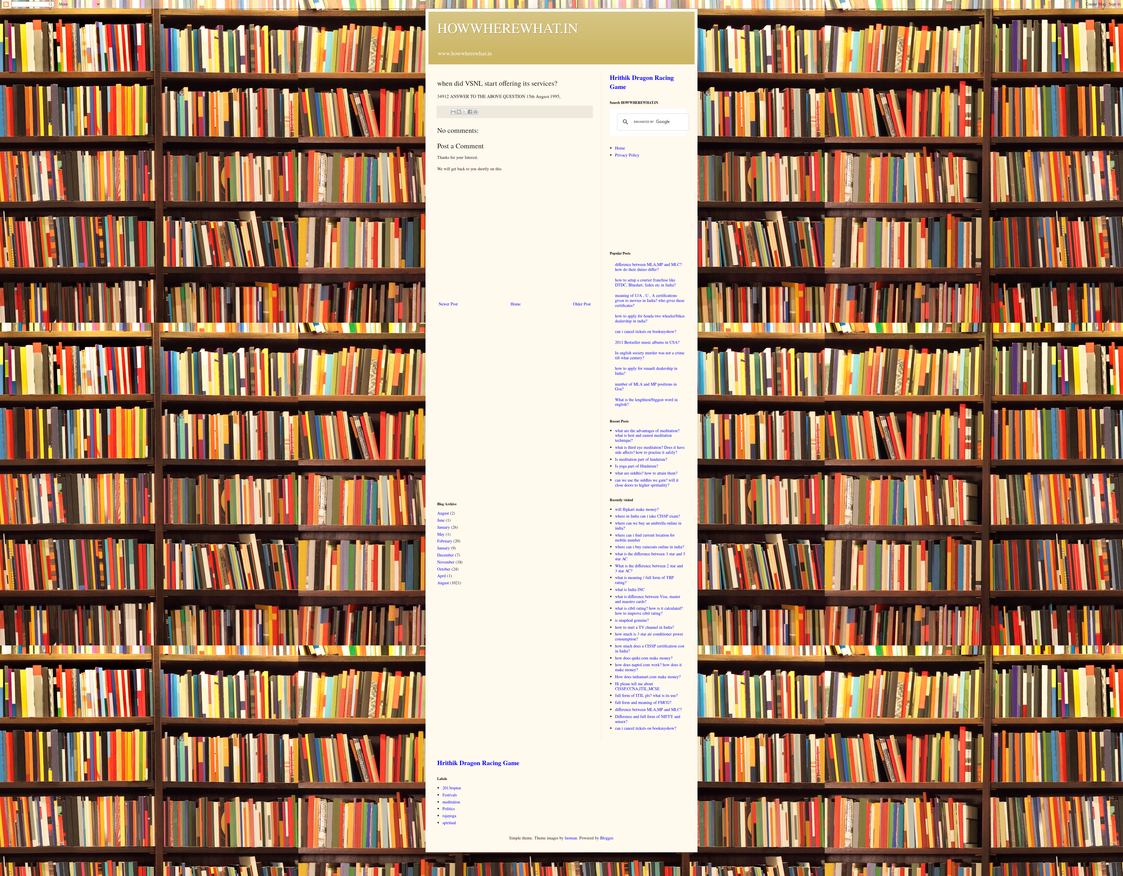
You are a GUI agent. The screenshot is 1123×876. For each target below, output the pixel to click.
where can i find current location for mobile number (645, 537)
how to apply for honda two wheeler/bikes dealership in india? (650, 318)
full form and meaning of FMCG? (643, 702)
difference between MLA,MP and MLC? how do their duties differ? (648, 267)
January (443, 527)
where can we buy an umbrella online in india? (648, 525)
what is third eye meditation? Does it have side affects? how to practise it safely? (650, 449)
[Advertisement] (481, 403)
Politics (448, 808)
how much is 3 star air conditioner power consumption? (649, 636)
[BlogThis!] (459, 112)
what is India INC (630, 589)
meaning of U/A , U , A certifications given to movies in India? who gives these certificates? (649, 300)
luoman (571, 838)
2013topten (451, 788)
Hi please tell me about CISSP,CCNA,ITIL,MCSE (637, 686)
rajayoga (449, 815)
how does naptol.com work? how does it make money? (648, 667)
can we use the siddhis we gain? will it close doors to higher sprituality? (646, 482)
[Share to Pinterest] (475, 112)
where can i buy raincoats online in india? (649, 546)
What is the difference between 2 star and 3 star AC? (649, 568)
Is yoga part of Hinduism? (636, 466)
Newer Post (448, 304)
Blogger (606, 838)
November (445, 562)
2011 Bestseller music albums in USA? (647, 342)
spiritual (449, 822)
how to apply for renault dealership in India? (646, 370)
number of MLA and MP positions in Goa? (646, 386)
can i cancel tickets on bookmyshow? (645, 331)
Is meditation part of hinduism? (641, 459)
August (443, 513)
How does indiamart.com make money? (648, 676)
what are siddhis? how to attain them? (646, 473)
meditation (451, 802)
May (441, 534)
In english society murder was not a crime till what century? (649, 355)
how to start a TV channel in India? (644, 627)
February (444, 541)
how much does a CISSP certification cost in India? (649, 648)
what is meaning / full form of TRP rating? (644, 580)
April (441, 575)
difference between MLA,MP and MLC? (648, 709)
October (443, 569)
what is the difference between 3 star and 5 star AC (650, 556)
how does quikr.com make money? (643, 658)
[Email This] (453, 112)
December (445, 555)
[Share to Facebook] (470, 112)
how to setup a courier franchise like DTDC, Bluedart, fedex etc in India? (645, 282)
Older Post (582, 304)
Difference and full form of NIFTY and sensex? (647, 719)
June (441, 520)
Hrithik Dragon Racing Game (642, 82)
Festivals (449, 795)
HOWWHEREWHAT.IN (507, 27)
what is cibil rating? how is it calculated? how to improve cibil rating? (649, 610)
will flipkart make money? (637, 509)
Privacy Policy (627, 155)
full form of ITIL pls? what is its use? (646, 695)
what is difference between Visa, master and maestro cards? (647, 599)
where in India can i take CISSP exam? (647, 516)
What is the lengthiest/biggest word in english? (646, 402)
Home (516, 304)
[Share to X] (464, 112)
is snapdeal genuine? (632, 620)
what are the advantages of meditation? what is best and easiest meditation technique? (647, 435)
